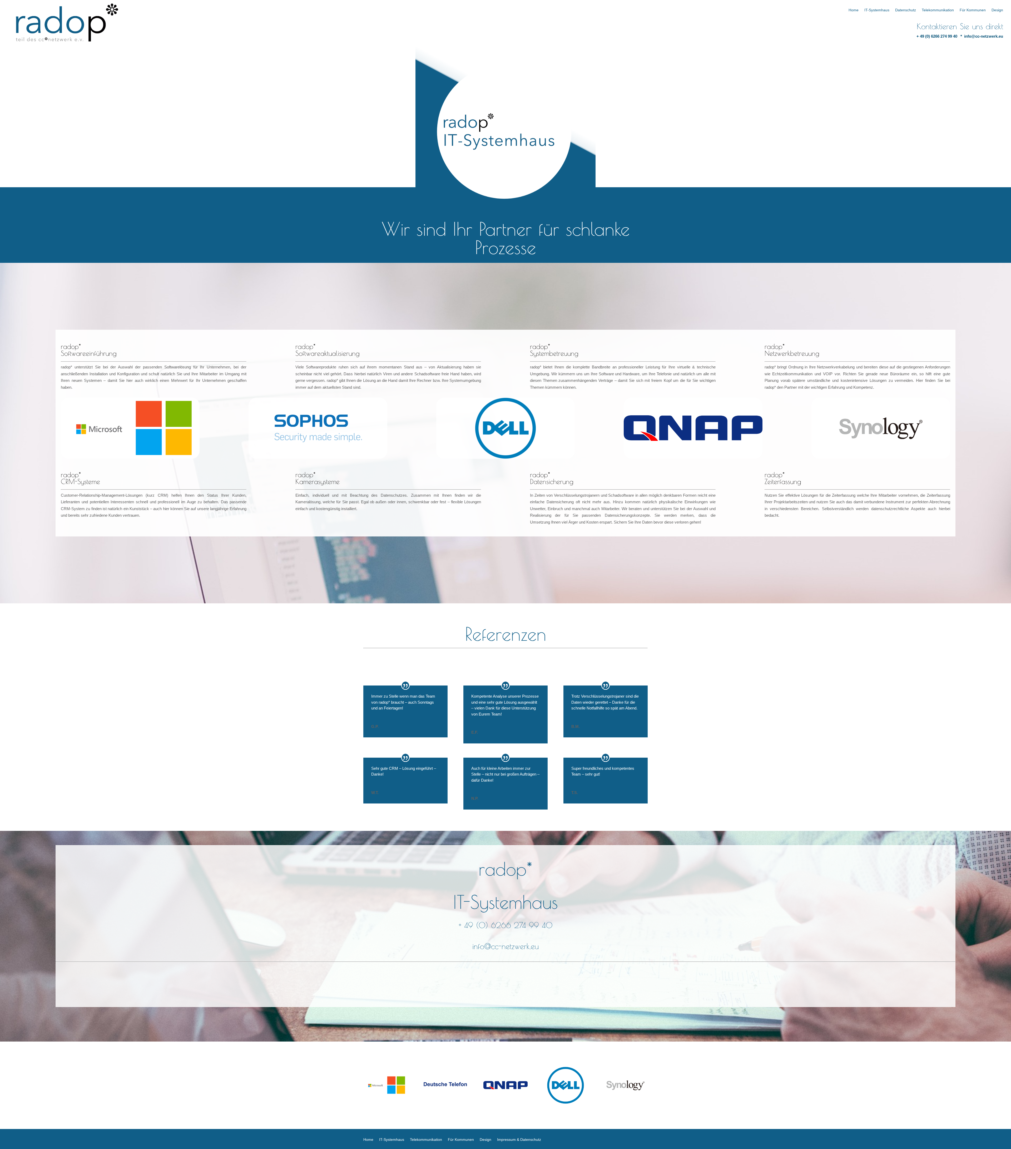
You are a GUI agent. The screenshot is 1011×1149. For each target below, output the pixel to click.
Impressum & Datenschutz (519, 1140)
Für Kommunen (973, 10)
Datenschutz (905, 10)
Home (854, 10)
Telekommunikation (938, 10)
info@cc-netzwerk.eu (983, 36)
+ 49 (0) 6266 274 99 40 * (940, 36)
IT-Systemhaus (876, 10)
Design (997, 10)
